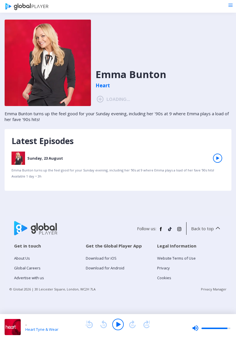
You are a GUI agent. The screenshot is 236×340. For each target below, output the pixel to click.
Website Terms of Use (176, 258)
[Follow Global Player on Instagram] (179, 231)
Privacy (163, 268)
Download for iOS (101, 258)
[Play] (118, 324)
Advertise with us (29, 277)
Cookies (164, 277)
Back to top (202, 228)
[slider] (211, 328)
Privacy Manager (214, 289)
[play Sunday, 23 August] (217, 158)
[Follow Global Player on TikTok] (170, 231)
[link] (118, 167)
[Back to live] (147, 324)
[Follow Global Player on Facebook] (161, 231)
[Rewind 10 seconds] (103, 324)
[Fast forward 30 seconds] (132, 324)
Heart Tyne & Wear (41, 329)
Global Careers (27, 268)
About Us (22, 258)
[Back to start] (89, 324)
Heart (103, 85)
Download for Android (105, 268)
